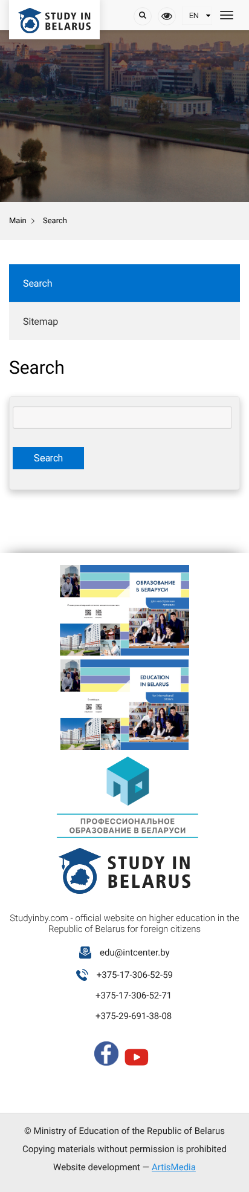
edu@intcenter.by (135, 952)
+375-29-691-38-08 (133, 1016)
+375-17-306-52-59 (135, 974)
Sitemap (40, 321)
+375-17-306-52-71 (133, 995)
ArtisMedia (174, 1167)
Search (38, 283)
